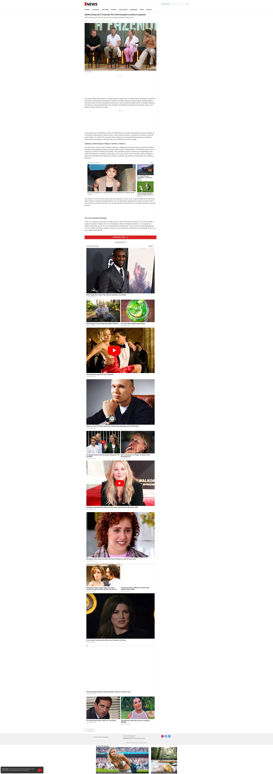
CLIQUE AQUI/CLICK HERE (139, 738)
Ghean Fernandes (108, 20)
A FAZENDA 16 (91, 729)
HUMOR (142, 9)
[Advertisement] (120, 86)
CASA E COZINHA (123, 9)
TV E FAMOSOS (95, 9)
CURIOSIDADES (133, 9)
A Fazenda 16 (90, 731)
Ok (39, 770)
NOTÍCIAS (86, 9)
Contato (95, 737)
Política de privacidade (103, 737)
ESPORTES (113, 9)
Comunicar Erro (119, 242)
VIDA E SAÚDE (105, 9)
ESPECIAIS (148, 9)
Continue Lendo (119, 237)
